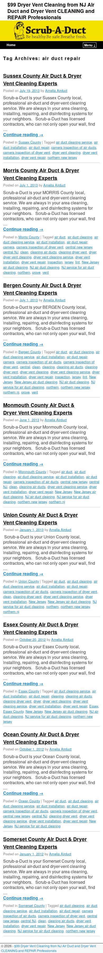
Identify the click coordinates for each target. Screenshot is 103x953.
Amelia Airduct (56, 90)
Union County (28, 581)
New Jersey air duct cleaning (36, 381)
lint (77, 261)
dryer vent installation (45, 706)
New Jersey (63, 491)
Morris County (28, 236)
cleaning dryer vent (73, 251)
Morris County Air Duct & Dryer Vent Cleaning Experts (41, 173)
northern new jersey (62, 157)
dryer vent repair (33, 157)
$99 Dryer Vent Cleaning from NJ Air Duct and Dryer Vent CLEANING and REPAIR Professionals (51, 11)
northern (24, 272)
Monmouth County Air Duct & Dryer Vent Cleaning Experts (38, 408)
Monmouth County (32, 471)
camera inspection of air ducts (73, 147)
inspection (55, 261)
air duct (59, 236)
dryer (92, 251)
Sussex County (29, 142)
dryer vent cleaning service (53, 256)
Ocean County (29, 800)
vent (46, 272)
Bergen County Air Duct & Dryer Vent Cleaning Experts (42, 288)
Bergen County (29, 351)
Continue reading (23, 134)
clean (24, 251)
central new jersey (78, 246)
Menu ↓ (90, 45)
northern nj (11, 392)
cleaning (48, 366)
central (25, 366)
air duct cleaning (80, 236)
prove (36, 272)
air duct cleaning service (74, 142)
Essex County (28, 691)
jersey (69, 261)
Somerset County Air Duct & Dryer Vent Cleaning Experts (45, 842)
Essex (93, 706)
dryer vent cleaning (66, 152)
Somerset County (31, 905)
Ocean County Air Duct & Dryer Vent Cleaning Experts (41, 737)
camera (8, 246)
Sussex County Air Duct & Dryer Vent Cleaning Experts (42, 79)
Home (11, 44)
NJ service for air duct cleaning (48, 716)
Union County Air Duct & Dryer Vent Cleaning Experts (40, 518)
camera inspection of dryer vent (26, 152)
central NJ (10, 251)
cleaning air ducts (43, 251)
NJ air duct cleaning (44, 267)
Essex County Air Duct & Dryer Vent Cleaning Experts (40, 628)
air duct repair (39, 147)
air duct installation (50, 241)
